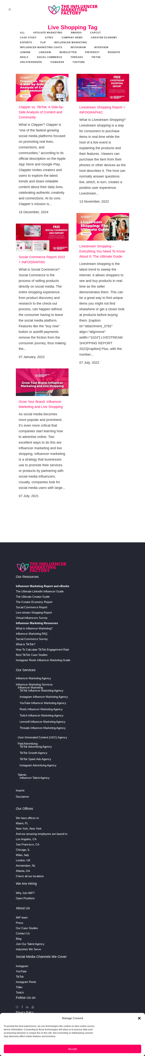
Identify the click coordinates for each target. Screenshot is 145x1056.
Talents (22, 774)
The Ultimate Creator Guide (33, 596)
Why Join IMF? (25, 893)
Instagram (22, 966)
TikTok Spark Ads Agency (35, 759)
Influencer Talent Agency (35, 777)
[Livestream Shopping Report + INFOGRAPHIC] (102, 88)
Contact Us (23, 933)
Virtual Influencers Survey (32, 617)
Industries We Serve (28, 949)
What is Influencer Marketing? (34, 628)
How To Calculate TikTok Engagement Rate (42, 649)
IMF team (22, 917)
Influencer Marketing (30, 687)
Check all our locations (30, 876)
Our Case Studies (27, 928)
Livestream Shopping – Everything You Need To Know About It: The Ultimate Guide (102, 251)
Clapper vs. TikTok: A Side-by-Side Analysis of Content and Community (41, 112)
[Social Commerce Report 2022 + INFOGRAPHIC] (42, 237)
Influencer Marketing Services (34, 684)
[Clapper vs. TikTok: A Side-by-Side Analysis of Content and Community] (42, 87)
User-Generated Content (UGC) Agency (42, 737)
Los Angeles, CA (26, 839)
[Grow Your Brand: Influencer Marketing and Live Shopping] (42, 382)
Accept (72, 1049)
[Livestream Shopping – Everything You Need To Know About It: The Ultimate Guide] (102, 227)
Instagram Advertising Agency (38, 765)
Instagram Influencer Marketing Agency (44, 696)
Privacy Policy (25, 1012)
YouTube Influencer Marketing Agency (43, 703)
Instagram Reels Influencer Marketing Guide (43, 660)
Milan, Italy (22, 855)
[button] (139, 1018)
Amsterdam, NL (25, 865)
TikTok (20, 976)
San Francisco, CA (27, 844)
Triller (19, 987)
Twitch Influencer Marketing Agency (41, 715)
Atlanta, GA (23, 870)
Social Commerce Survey (32, 639)
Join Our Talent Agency (30, 944)
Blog (18, 938)
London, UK (23, 860)
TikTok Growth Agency (33, 752)
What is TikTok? (25, 644)
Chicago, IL (23, 849)
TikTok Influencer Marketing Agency (41, 690)
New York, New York (29, 828)
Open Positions (25, 898)
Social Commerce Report (31, 607)
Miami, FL (22, 823)
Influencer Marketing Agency (33, 678)
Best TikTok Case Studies (32, 654)
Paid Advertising (28, 743)
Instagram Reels (26, 981)
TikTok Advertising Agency (36, 746)
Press (19, 922)
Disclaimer (22, 796)
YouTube (21, 971)
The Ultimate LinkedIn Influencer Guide (40, 591)
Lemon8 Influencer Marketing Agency (43, 721)
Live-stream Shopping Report (34, 612)
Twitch (20, 992)
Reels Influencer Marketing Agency (41, 709)
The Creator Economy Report (34, 602)
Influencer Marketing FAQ (31, 633)
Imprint (20, 790)
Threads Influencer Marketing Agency (43, 727)
